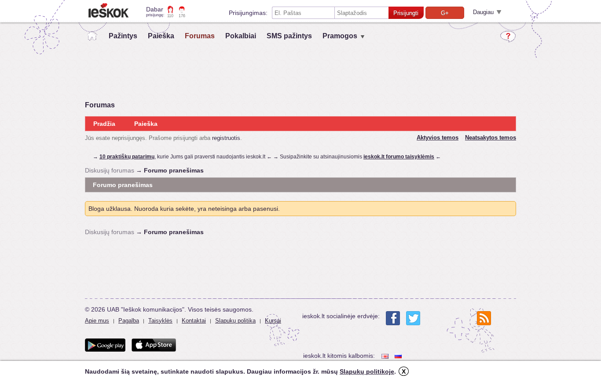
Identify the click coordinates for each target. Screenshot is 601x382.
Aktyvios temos (437, 137)
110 (170, 16)
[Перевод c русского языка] (399, 355)
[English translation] (385, 355)
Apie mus (97, 320)
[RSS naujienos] (484, 318)
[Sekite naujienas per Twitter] (413, 318)
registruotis (226, 138)
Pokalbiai (240, 36)
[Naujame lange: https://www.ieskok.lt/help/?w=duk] (508, 36)
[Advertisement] (300, 259)
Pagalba (128, 320)
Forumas (200, 36)
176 (182, 16)
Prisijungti (405, 13)
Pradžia (104, 123)
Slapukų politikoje (367, 371)
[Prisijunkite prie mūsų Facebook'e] (393, 318)
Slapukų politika (235, 320)
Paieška (161, 36)
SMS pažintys (289, 36)
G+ (445, 13)
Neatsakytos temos (490, 137)
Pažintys (123, 36)
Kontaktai (194, 320)
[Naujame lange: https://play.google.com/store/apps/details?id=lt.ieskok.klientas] (105, 345)
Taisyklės (160, 320)
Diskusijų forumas (109, 170)
